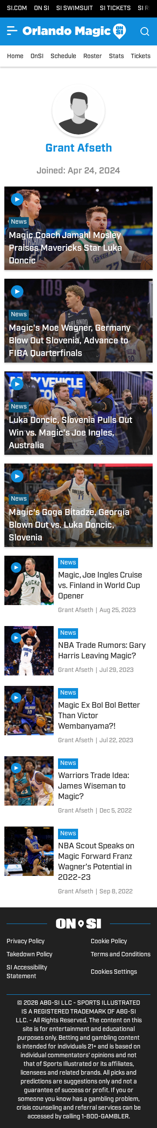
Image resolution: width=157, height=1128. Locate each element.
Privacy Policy (25, 941)
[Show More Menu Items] (12, 30)
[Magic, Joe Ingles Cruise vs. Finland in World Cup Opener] (78, 586)
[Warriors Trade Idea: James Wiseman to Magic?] (78, 787)
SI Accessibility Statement (27, 972)
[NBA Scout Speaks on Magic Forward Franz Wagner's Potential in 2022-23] (78, 863)
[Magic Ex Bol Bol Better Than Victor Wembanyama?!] (78, 716)
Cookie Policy (109, 941)
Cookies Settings (114, 972)
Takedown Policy (29, 955)
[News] (70, 564)
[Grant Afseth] (75, 610)
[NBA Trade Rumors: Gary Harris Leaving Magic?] (78, 651)
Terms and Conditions (120, 955)
